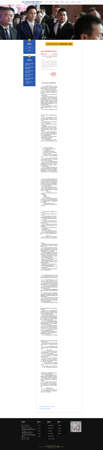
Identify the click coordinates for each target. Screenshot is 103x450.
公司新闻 (29, 47)
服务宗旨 (59, 433)
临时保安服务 (50, 430)
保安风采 (39, 436)
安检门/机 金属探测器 (51, 438)
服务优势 (59, 428)
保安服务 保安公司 (51, 428)
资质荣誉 (39, 430)
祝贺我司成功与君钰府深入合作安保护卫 (48, 406)
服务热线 (59, 425)
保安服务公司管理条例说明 (45, 408)
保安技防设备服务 (51, 425)
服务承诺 (59, 430)
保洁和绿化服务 (50, 433)
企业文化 (39, 428)
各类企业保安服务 (51, 436)
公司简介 (39, 425)
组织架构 (39, 433)
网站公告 (29, 50)
